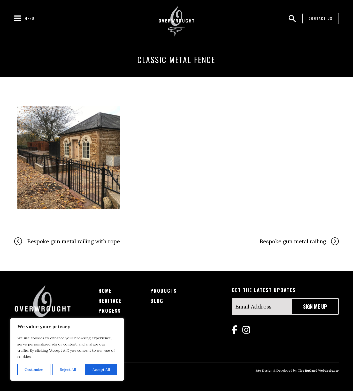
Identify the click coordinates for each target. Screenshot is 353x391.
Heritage (110, 301)
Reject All (68, 369)
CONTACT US (321, 18)
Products (163, 291)
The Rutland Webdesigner (318, 370)
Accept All (101, 369)
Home (105, 291)
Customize (34, 369)
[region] (67, 349)
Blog (156, 301)
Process (109, 310)
